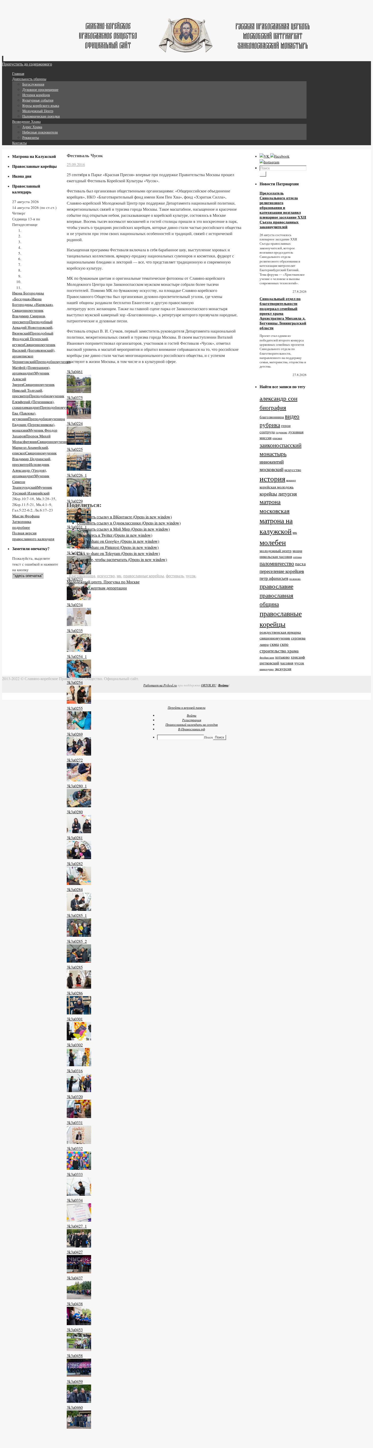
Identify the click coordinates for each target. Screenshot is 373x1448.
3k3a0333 (75, 1174)
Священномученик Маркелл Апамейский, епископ (40, 447)
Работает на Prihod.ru (160, 685)
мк (119, 575)
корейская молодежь (277, 487)
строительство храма (279, 651)
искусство (106, 575)
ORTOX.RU (208, 685)
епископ (277, 438)
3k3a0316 (75, 1070)
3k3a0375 (75, 397)
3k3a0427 (75, 1252)
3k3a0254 (75, 682)
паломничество (277, 563)
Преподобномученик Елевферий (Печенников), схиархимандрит (38, 401)
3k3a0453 (75, 1329)
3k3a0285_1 (77, 915)
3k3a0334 (75, 1200)
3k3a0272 (75, 760)
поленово (295, 579)
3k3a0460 (75, 1407)
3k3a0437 (75, 1277)
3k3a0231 (75, 552)
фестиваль (175, 575)
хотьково (282, 657)
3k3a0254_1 (77, 656)
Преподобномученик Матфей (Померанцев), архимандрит (41, 367)
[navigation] (186, 726)
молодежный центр (276, 550)
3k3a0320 (75, 1096)
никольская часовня (276, 556)
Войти (223, 685)
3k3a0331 (75, 1122)
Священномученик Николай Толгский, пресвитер (33, 390)
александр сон (278, 398)
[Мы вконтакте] (265, 156)
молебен (273, 542)
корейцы (268, 493)
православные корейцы (143, 575)
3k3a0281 (75, 837)
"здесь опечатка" (28, 576)
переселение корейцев (282, 571)
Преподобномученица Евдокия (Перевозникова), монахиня (38, 424)
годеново (281, 432)
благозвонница (82, 575)
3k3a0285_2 (77, 941)
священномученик (275, 638)
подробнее (21, 527)
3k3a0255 (75, 708)
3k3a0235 (75, 630)
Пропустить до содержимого (27, 64)
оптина (297, 557)
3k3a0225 (75, 449)
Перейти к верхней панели (187, 707)
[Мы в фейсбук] (280, 156)
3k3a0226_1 (77, 475)
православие (276, 586)
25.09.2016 (76, 164)
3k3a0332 (75, 1148)
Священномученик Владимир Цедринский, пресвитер (34, 458)
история (272, 478)
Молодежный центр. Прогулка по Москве (103, 581)
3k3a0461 (75, 371)
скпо (284, 644)
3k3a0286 (75, 993)
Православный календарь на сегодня (191, 724)
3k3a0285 (75, 967)
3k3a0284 (75, 889)
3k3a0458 (75, 1355)
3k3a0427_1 (77, 1226)
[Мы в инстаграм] (269, 161)
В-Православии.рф (191, 729)
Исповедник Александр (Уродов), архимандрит (30, 470)
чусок (191, 575)
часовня (286, 663)
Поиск (208, 737)
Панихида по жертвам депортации (97, 587)
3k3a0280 (75, 811)
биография (273, 407)
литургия (287, 493)
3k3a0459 (75, 1381)
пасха (300, 564)
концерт (291, 480)
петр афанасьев (274, 578)
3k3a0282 (75, 863)
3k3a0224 (75, 423)
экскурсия (283, 668)
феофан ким (267, 657)
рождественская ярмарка (280, 632)
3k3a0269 (75, 734)
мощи (297, 550)
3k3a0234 (75, 604)
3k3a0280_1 (77, 785)
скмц (274, 644)
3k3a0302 (75, 1044)
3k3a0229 (75, 501)
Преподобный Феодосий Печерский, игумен (32, 339)
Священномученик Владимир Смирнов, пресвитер (29, 316)
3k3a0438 (75, 1303)
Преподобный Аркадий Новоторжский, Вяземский (32, 327)
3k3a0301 (75, 1019)
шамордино (267, 669)
